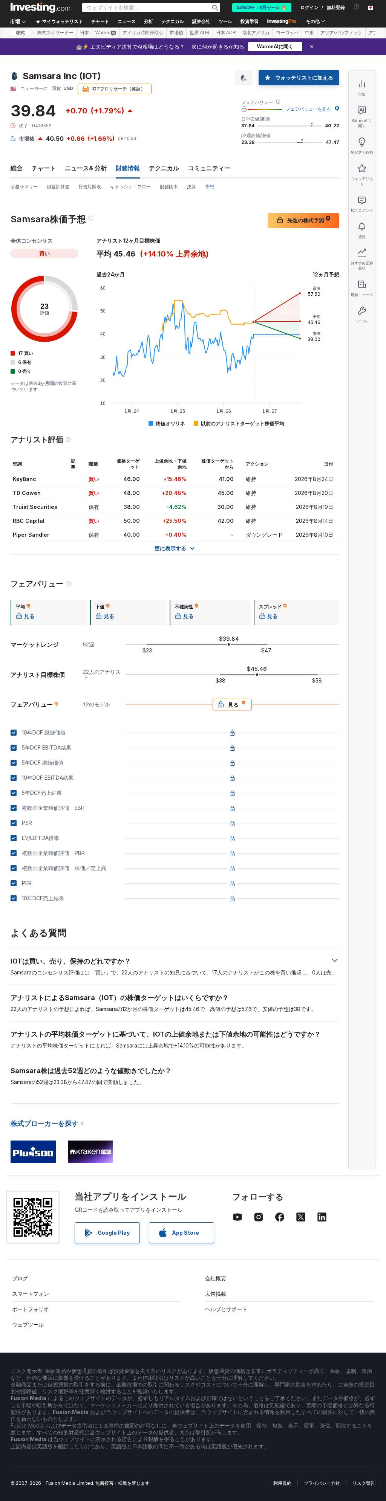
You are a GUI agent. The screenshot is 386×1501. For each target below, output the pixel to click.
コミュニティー (209, 168)
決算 (191, 186)
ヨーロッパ (287, 32)
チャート (44, 168)
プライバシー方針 (322, 1483)
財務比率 (169, 186)
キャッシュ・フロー (130, 186)
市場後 (176, 32)
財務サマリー (24, 186)
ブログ (20, 1278)
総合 (17, 168)
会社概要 (215, 1278)
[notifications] (356, 7)
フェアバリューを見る (308, 109)
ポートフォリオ (30, 1309)
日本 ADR (226, 32)
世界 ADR (200, 32)
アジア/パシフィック (341, 32)
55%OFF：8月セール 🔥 (262, 7)
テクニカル (164, 168)
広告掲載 (215, 1293)
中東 (309, 32)
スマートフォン (30, 1293)
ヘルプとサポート (226, 1309)
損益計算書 (58, 186)
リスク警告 (363, 1483)
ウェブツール (28, 1324)
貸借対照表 (89, 186)
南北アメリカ (256, 32)
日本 (84, 32)
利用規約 (282, 1483)
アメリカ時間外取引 (143, 32)
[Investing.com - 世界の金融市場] (40, 7)
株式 (20, 32)
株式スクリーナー (55, 32)
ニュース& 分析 (86, 168)
